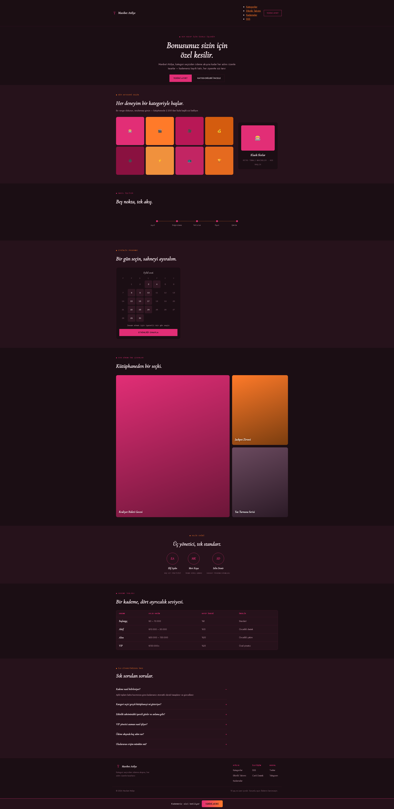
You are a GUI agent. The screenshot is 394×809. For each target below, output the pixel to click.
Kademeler (251, 15)
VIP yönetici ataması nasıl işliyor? (131, 724)
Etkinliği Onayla (148, 332)
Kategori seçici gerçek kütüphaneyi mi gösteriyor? (138, 704)
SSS (248, 19)
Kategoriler (251, 7)
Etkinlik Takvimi (253, 11)
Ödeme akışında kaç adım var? (130, 734)
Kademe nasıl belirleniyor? (128, 689)
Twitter (272, 770)
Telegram (273, 775)
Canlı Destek (257, 775)
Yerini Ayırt (273, 13)
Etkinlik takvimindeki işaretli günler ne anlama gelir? (140, 714)
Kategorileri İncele (209, 78)
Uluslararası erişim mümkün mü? (131, 744)
